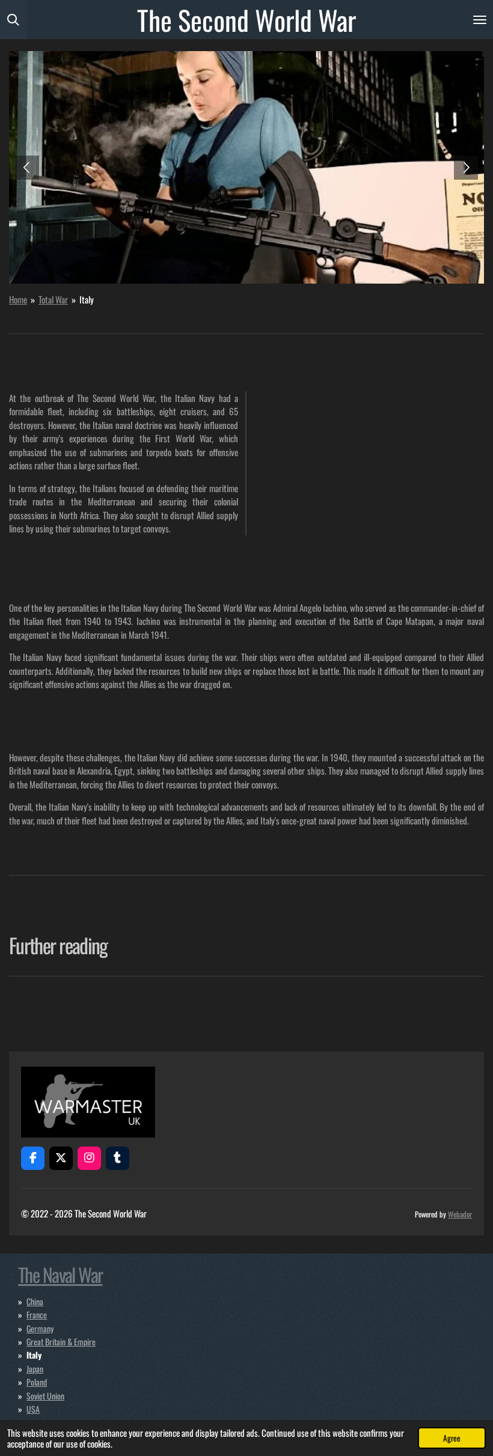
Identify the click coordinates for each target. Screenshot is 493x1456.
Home (18, 299)
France (36, 1314)
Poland (36, 1381)
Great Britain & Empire (61, 1341)
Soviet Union (45, 1395)
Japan (34, 1368)
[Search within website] (13, 19)
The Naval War (60, 1274)
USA (33, 1409)
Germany (40, 1328)
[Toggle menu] (480, 19)
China (34, 1301)
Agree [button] (452, 1438)
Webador (460, 1214)
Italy (86, 299)
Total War (53, 299)
